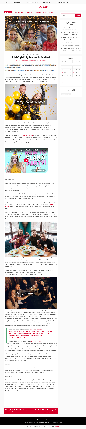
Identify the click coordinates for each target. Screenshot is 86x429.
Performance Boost (32, 2)
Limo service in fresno (29, 60)
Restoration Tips (48, 2)
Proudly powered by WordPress (32, 422)
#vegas (40, 335)
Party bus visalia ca (41, 60)
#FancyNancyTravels (27, 331)
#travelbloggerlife (21, 333)
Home (6, 2)
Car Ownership (17, 2)
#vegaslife (42, 331)
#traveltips (37, 333)
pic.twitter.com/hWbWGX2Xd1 (17, 337)
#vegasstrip (36, 331)
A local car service (40, 188)
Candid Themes (57, 422)
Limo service (19, 60)
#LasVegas (39, 329)
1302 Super (43, 6)
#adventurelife (30, 333)
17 (62, 72)
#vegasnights (49, 331)
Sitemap (57, 426)
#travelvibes (34, 335)
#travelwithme (20, 335)
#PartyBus (32, 329)
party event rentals (28, 135)
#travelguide (12, 333)
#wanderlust (27, 335)
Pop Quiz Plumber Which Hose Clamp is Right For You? (16, 411)
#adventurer (12, 335)
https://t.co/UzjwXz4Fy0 (15, 331)
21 (73, 72)
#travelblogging (45, 333)
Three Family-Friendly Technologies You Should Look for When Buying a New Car (45, 411)
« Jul (62, 82)
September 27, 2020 (36, 341)
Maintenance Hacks (64, 2)
